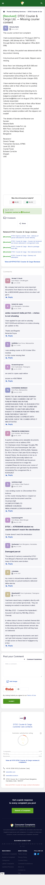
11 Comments (11, 218)
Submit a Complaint (22, 810)
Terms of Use (31, 695)
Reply (10, 297)
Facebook (35, 854)
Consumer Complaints (9, 854)
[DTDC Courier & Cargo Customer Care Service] (22, 718)
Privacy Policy (22, 857)
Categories (6, 860)
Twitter (38, 854)
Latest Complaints (8, 864)
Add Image (13, 681)
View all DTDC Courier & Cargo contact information (22, 785)
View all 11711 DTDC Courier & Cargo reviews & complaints (22, 761)
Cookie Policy (22, 860)
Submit (12, 701)
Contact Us (21, 870)
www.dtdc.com (10, 772)
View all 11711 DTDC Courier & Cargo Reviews (22, 262)
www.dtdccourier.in (12, 775)
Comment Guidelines (34, 659)
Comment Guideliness (25, 864)
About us (21, 867)
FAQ (19, 873)
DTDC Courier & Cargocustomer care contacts (22, 725)
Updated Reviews (8, 867)
